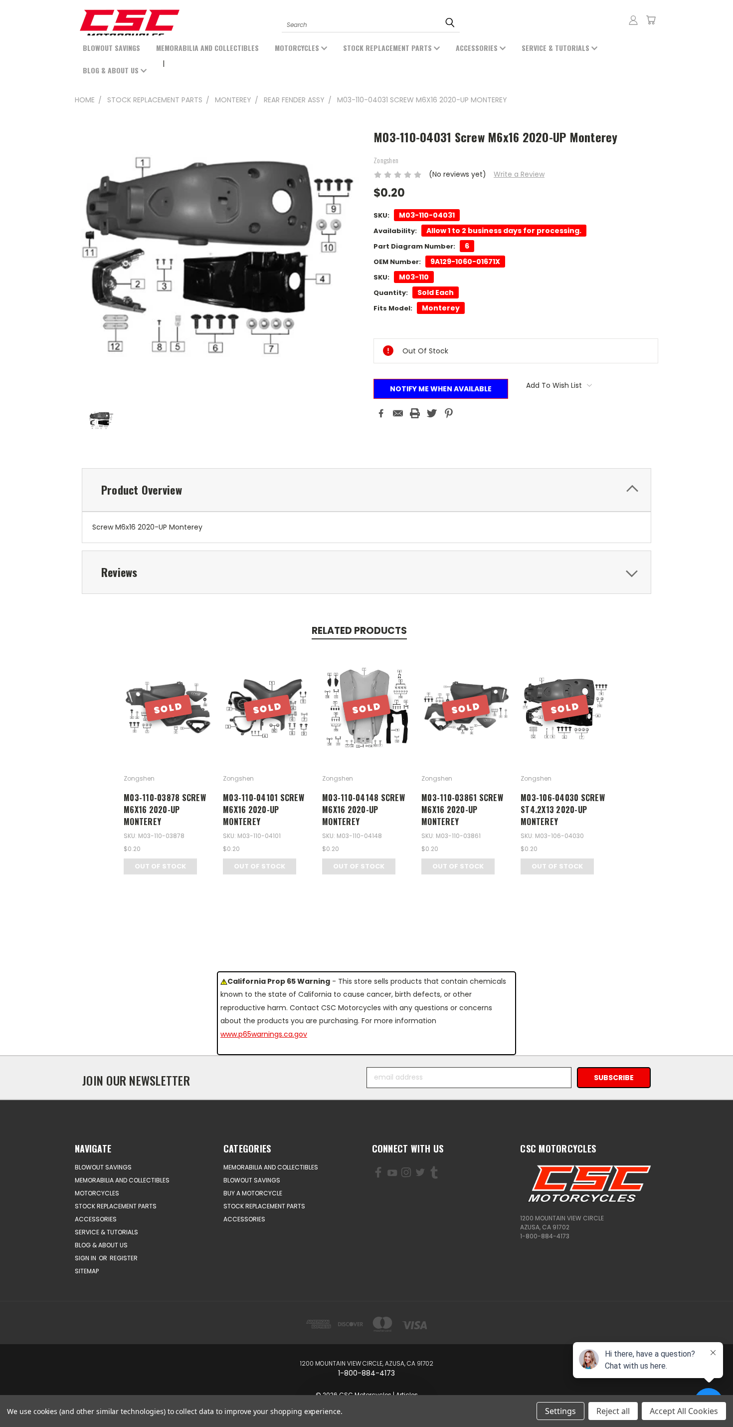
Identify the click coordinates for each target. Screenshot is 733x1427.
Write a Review (519, 174)
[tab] (366, 490)
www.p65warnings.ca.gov (263, 1034)
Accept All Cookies (684, 1411)
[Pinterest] (449, 413)
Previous (48, 1396)
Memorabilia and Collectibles (207, 47)
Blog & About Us (112, 70)
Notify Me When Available (441, 389)
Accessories (478, 47)
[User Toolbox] (633, 20)
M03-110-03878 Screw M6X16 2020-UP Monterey (165, 810)
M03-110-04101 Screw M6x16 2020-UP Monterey (263, 810)
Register (124, 1258)
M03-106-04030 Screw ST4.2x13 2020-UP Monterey (563, 810)
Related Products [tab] (359, 630)
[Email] (398, 413)
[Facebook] (381, 413)
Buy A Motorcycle (252, 1193)
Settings (560, 1411)
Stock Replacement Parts (388, 47)
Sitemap (87, 1271)
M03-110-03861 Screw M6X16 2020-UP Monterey (462, 810)
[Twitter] (432, 413)
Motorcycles (298, 47)
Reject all (613, 1411)
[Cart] (651, 20)
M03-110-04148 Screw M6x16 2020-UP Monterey (363, 810)
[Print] (415, 413)
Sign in (86, 1258)
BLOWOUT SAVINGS (111, 47)
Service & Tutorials (556, 47)
